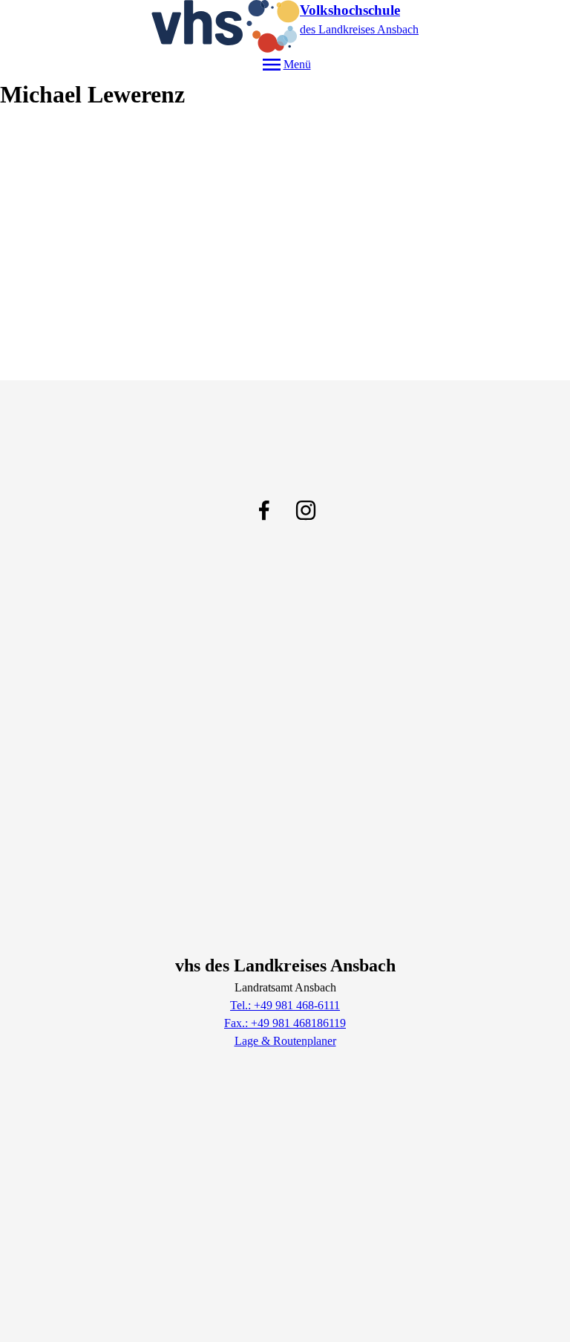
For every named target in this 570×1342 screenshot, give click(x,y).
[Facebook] (264, 510)
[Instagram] (306, 510)
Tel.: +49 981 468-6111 (285, 1005)
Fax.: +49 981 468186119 (285, 1023)
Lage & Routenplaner (285, 1041)
